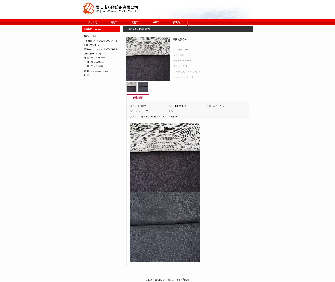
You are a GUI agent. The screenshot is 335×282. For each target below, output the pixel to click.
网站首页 (92, 22)
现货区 (114, 22)
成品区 (156, 22)
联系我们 (177, 22)
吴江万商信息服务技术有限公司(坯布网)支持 (167, 280)
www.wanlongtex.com (100, 71)
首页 (141, 29)
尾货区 (135, 22)
